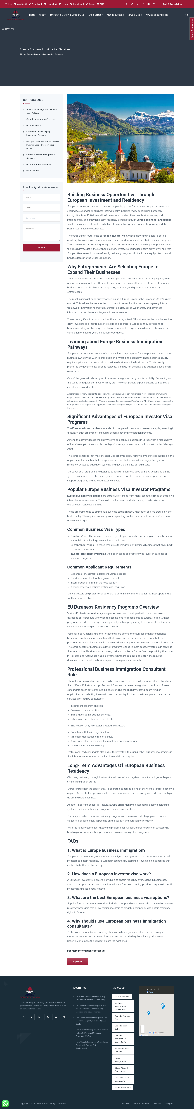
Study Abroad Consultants (121, 1069)
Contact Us (8, 29)
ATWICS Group (122, 996)
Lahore (65, 4)
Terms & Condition (141, 1103)
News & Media (135, 15)
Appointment (96, 15)
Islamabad (52, 4)
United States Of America (38, 164)
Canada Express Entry (122, 1017)
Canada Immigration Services (40, 119)
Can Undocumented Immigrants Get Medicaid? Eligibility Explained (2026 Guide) (91, 1020)
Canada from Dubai (121, 1027)
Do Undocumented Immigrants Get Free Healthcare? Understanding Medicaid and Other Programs (91, 1008)
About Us (126, 1103)
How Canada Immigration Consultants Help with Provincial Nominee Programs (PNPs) (92, 1033)
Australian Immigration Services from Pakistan (42, 111)
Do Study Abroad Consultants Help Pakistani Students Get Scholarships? (91, 998)
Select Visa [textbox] (31, 218)
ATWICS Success (115, 15)
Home (32, 15)
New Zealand (32, 170)
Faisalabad (78, 4)
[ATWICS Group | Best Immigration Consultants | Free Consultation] (15, 15)
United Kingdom (34, 125)
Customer (157, 1103)
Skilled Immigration (120, 1059)
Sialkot (92, 4)
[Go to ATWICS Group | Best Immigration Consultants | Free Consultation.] (21, 54)
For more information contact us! (86, 950)
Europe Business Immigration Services (40, 156)
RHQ (102, 4)
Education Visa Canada (122, 1050)
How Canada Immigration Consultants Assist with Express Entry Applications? (92, 1045)
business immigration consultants (120, 1006)
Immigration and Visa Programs (67, 15)
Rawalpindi (37, 4)
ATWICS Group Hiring (157, 15)
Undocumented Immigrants (122, 1079)
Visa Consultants (123, 1087)
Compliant (169, 1103)
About (42, 15)
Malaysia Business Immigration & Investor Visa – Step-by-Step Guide (42, 145)
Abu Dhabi (22, 4)
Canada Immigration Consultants (120, 1038)
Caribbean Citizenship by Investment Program (38, 133)
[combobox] (41, 218)
